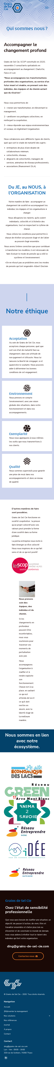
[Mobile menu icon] (47, 7)
